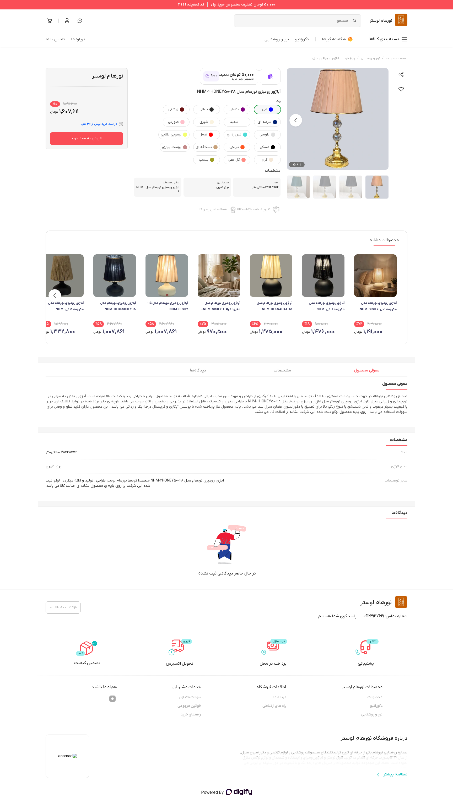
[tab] (366, 371)
